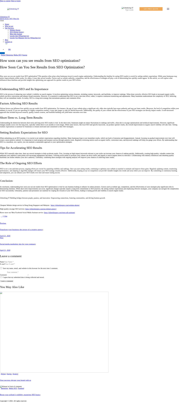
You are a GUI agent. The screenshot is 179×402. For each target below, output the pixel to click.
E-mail (2, 264)
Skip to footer (16, 1)
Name (2, 262)
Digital (3, 55)
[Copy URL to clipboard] (20, 219)
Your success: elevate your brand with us (15, 380)
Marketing (9, 55)
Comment (3, 275)
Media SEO (18, 55)
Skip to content (5, 1)
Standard (21, 388)
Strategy (15, 374)
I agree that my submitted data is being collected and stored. (23, 277)
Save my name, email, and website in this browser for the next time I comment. (30, 268)
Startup (24, 55)
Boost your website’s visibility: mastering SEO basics (20, 395)
